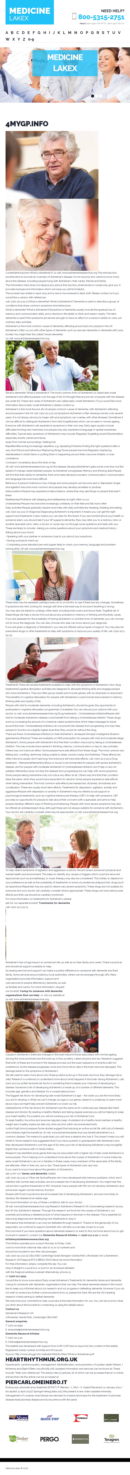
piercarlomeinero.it (36, 1382)
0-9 (31, 39)
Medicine (29, 13)
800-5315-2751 (101, 17)
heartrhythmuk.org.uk (41, 1359)
